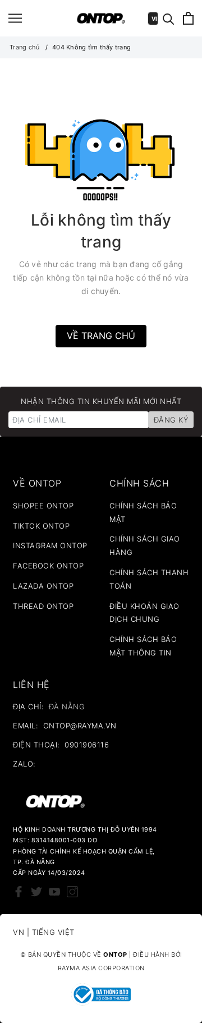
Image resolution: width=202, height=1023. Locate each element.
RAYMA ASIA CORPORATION (101, 968)
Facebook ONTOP (48, 565)
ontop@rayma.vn (80, 725)
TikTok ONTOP (41, 525)
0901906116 (87, 744)
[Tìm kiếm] (169, 18)
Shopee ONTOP (43, 505)
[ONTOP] (101, 18)
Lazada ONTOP (43, 585)
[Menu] (15, 18)
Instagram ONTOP (50, 545)
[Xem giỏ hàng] (188, 18)
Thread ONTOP (43, 606)
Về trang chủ (101, 335)
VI (155, 18)
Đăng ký (171, 419)
